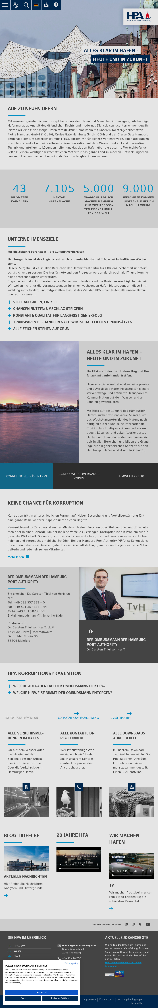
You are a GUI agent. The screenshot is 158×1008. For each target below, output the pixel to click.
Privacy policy (71, 963)
